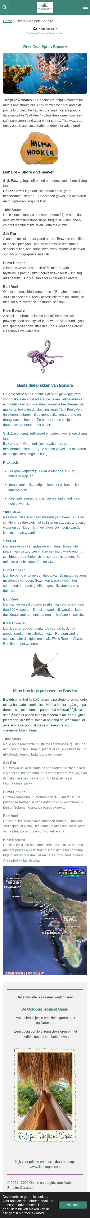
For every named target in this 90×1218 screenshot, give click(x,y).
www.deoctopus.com (45, 1167)
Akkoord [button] (72, 1204)
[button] (45, 29)
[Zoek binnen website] (4, 7)
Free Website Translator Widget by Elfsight (45, 33)
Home (7, 21)
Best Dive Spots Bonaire (35, 21)
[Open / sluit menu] (85, 7)
